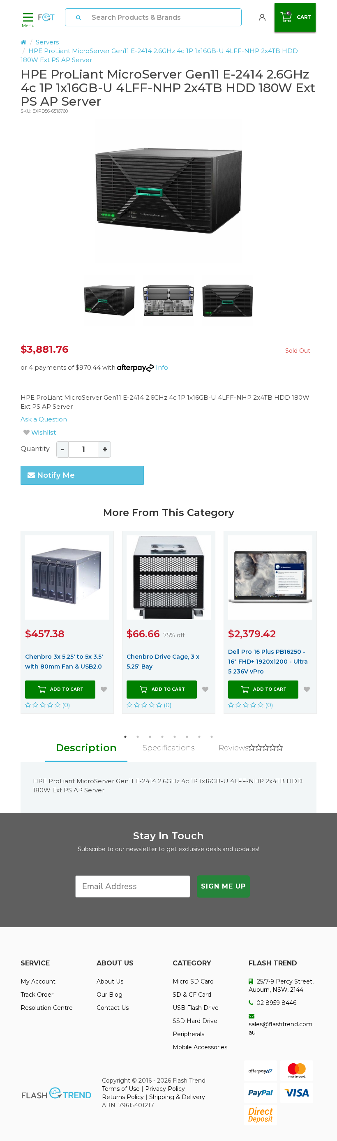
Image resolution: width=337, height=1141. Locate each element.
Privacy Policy (165, 1088)
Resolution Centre (47, 1007)
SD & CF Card (192, 994)
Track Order (37, 994)
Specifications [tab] (168, 747)
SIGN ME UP (223, 886)
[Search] (78, 17)
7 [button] (199, 737)
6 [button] (187, 737)
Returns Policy (123, 1097)
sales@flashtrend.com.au (281, 1028)
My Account (38, 981)
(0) (65, 705)
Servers (47, 42)
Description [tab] (86, 748)
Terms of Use (121, 1088)
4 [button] (162, 737)
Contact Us (113, 1007)
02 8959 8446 (275, 1003)
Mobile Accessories (200, 1047)
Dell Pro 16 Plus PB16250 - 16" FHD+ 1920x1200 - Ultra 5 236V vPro (268, 661)
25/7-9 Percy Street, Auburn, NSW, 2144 (281, 985)
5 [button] (175, 737)
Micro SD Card (193, 981)
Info (162, 367)
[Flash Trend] (46, 17)
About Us (110, 981)
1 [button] (125, 737)
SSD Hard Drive (195, 1021)
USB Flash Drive (196, 1007)
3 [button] (150, 737)
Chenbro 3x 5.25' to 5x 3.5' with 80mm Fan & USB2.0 (64, 661)
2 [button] (138, 737)
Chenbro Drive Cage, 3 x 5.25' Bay (163, 661)
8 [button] (212, 737)
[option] (168, 191)
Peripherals (188, 1034)
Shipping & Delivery (177, 1097)
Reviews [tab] (233, 747)
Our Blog (109, 994)
